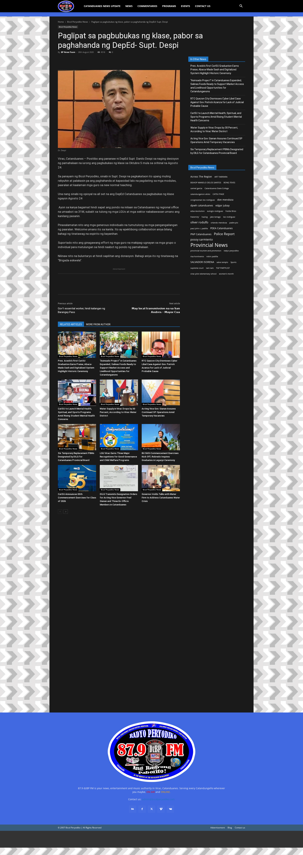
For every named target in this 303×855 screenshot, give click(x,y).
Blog (230, 827)
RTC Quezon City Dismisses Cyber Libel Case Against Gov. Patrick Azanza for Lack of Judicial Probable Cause (217, 102)
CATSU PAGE (218, 194)
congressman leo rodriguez (202, 200)
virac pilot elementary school (203, 274)
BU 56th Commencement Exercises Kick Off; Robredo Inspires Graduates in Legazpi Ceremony (160, 456)
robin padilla (212, 256)
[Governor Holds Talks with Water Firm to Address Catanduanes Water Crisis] (161, 478)
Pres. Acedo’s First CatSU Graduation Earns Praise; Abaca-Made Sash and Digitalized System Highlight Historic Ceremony (214, 69)
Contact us (240, 827)
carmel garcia (196, 188)
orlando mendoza (219, 222)
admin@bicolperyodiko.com (158, 799)
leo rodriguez (229, 217)
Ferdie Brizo (230, 211)
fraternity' (194, 217)
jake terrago (215, 217)
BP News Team (68, 52)
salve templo (222, 262)
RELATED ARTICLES (71, 324)
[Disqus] (119, 657)
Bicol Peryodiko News (77, 21)
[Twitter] (69, 60)
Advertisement (217, 827)
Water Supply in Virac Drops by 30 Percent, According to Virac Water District (118, 412)
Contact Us (202, 6)
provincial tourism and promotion (205, 250)
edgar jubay (223, 205)
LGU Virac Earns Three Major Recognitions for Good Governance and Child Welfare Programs (118, 456)
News (129, 6)
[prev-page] (60, 511)
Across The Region (201, 176)
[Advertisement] (105, 839)
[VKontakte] (170, 809)
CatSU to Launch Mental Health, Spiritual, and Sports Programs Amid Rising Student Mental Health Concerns (216, 117)
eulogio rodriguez (215, 211)
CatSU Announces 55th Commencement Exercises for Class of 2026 (77, 497)
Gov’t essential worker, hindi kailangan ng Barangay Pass (81, 310)
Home (61, 21)
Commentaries (147, 6)
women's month (226, 274)
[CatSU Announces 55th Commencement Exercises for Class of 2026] (77, 478)
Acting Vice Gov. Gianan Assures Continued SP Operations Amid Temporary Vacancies (159, 412)
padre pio (233, 222)
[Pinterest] (77, 60)
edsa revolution (197, 211)
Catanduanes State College (217, 188)
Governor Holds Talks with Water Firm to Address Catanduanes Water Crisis (161, 497)
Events (185, 6)
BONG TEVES (229, 182)
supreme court (197, 268)
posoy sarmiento (201, 239)
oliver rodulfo (199, 222)
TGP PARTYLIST (223, 268)
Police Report (224, 234)
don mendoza (225, 199)
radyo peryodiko (231, 250)
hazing (205, 217)
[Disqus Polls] (119, 566)
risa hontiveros (197, 256)
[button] (241, 6)
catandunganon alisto (200, 194)
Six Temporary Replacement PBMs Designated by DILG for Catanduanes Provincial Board (76, 456)
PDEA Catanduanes (221, 228)
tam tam (210, 268)
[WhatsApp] (85, 60)
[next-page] (65, 511)
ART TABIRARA (220, 177)
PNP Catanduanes (200, 234)
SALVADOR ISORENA (202, 262)
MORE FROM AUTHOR (98, 324)
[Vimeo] (160, 809)
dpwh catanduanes (201, 205)
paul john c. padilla (199, 228)
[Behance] (132, 809)
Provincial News (209, 245)
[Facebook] (61, 60)
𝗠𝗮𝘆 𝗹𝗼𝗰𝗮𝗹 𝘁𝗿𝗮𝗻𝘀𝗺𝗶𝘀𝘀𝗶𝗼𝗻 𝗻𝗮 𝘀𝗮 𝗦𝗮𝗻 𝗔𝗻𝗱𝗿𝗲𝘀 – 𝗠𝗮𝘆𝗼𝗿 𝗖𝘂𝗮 (156, 310)
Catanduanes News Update (102, 6)
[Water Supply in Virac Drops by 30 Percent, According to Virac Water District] (119, 393)
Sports (233, 262)
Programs (169, 6)
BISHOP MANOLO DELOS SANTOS (205, 182)
